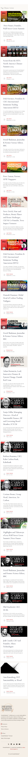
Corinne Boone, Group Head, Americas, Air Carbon (12, 497)
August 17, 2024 (9, 313)
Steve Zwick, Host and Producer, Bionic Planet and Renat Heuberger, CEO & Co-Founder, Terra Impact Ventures (13, 217)
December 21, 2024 (10, 234)
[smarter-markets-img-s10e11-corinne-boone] (14, 485)
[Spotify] (16, 744)
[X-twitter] (8, 744)
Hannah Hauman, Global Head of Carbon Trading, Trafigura (13, 298)
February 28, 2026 (10, 41)
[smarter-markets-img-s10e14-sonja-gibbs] (14, 403)
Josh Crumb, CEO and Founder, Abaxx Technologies (12, 643)
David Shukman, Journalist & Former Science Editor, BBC (14, 142)
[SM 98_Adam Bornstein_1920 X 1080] (14, 362)
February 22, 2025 (10, 191)
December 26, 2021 (10, 692)
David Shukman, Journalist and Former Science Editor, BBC (14, 573)
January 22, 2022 (10, 657)
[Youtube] (19, 744)
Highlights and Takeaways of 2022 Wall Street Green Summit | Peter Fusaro (13, 535)
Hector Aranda (9, 274)
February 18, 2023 (10, 351)
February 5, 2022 (10, 621)
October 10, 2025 (10, 79)
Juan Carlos (9, 39)
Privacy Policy (4, 726)
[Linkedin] (11, 744)
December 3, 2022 (10, 392)
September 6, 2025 (10, 156)
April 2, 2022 (9, 550)
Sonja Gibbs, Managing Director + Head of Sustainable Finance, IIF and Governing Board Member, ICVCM (12, 418)
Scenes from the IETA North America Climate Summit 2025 (12, 63)
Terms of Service (4, 729)
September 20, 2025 (10, 120)
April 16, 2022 (9, 512)
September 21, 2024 (10, 275)
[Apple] (14, 744)
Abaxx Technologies (5, 738)
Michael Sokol (9, 350)
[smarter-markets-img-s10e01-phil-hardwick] (14, 597)
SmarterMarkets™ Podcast (6, 735)
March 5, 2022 (9, 587)
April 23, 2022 (9, 474)
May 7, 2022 (9, 436)
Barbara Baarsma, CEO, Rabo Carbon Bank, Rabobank (12, 459)
